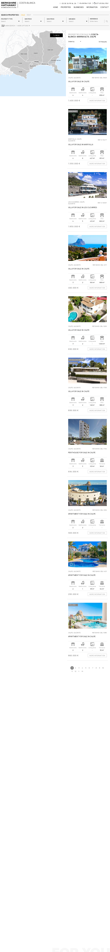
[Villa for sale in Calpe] (87, 61)
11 (72, 671)
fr (70, 3)
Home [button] (55, 7)
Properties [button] (66, 7)
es (63, 3)
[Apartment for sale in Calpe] (87, 493)
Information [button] (92, 7)
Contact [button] (104, 7)
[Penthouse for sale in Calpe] (87, 432)
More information (97, 101)
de (65, 3)
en (60, 3)
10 (103, 668)
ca (75, 3)
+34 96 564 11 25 (85, 3)
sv (68, 3)
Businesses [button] (79, 7)
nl (72, 3)
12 (75, 671)
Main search (10, 26)
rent (29, 15)
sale (23, 15)
